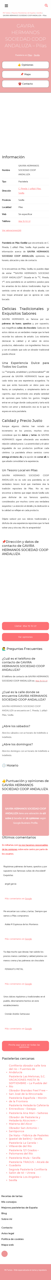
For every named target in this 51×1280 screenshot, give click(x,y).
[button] (46, 6)
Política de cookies (12, 1239)
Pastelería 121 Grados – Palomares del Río (24, 1152)
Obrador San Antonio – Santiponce (24, 1129)
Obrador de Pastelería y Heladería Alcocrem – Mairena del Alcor (24, 1121)
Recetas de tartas (12, 1196)
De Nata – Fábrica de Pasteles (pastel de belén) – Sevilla (28, 1137)
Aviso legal (7, 1233)
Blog (4, 1213)
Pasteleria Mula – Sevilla (24, 1157)
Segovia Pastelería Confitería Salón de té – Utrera (28, 1171)
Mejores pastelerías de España (19, 1207)
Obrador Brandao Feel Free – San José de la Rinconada (28, 1092)
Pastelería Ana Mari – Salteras (28, 1113)
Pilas (30, 55)
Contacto (6, 1227)
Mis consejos (9, 1202)
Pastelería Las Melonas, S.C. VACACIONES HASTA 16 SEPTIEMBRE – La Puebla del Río (28, 1081)
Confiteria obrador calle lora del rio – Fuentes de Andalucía (27, 1069)
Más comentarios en (18, 899)
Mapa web (7, 1245)
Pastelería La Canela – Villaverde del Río (23, 1144)
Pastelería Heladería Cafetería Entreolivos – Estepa (29, 1107)
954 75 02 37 (41, 681)
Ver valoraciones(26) (11, 230)
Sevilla (37, 55)
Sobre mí (6, 1219)
